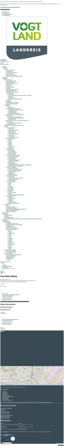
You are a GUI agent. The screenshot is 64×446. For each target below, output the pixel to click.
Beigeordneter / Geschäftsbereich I (15, 109)
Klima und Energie (12, 152)
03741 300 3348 (7, 295)
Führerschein (11, 136)
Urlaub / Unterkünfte (8, 217)
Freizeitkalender (9, 225)
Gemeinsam (11, 187)
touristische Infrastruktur (13, 203)
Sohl (9, 246)
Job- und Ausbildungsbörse (14, 170)
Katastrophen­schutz (12, 163)
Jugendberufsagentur (13, 137)
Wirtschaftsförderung (11, 255)
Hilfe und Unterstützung (13, 133)
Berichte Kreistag (10, 73)
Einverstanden (7, 9)
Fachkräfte (10, 200)
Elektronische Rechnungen (8, 396)
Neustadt (10, 239)
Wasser (10, 144)
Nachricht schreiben (4, 301)
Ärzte (7, 205)
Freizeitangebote (12, 132)
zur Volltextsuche (6, 15)
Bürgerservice (5, 431)
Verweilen (10, 186)
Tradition (10, 191)
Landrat (8, 106)
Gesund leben (11, 176)
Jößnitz (10, 235)
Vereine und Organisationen (12, 228)
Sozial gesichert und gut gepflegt (15, 177)
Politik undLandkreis (4, 67)
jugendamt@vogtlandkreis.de (10, 319)
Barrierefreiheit (5, 397)
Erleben (10, 183)
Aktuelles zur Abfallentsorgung (15, 98)
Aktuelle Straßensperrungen (12, 89)
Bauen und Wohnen (10, 138)
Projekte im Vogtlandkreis (11, 207)
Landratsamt (7, 104)
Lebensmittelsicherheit (13, 179)
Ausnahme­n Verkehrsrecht (14, 160)
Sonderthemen (7, 204)
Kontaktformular (6, 395)
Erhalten (10, 143)
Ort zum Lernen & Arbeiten (10, 249)
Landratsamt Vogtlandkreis (6, 408)
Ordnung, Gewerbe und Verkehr (13, 155)
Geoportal (8, 88)
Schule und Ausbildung (11, 167)
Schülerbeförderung (12, 174)
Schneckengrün (11, 243)
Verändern (10, 148)
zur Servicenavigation (7, 14)
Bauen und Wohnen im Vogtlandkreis (14, 224)
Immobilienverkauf (10, 86)
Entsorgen (10, 145)
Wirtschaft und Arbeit (11, 195)
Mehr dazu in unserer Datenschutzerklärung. (10, 7)
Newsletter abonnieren (7, 400)
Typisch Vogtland (10, 189)
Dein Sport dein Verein (11, 211)
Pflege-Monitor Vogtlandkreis (12, 102)
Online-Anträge (9, 84)
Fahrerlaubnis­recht (12, 157)
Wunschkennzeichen (10, 90)
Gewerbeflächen (11, 198)
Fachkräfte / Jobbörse (11, 252)
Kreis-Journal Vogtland (11, 80)
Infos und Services (8, 79)
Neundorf (10, 237)
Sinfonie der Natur (12, 192)
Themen (6, 126)
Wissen (10, 182)
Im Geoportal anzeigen (14, 301)
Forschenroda (11, 233)
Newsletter (8, 101)
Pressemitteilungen (10, 82)
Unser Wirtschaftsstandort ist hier (13, 254)
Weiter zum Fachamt (7, 299)
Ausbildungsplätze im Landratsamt (16, 118)
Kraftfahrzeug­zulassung (13, 156)
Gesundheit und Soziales (11, 175)
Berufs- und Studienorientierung (15, 169)
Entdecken (6, 216)
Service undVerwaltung (4, 78)
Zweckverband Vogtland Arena (15, 122)
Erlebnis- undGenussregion (5, 213)
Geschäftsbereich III (12, 112)
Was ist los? (11, 128)
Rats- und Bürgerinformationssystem (14, 76)
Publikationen (11, 94)
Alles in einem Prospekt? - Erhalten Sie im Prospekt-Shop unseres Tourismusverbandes (23, 218)
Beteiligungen (9, 121)
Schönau (10, 245)
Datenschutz (5, 394)
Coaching (10, 197)
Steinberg (10, 247)
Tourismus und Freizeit (11, 181)
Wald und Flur (11, 150)
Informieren (10, 188)
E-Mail (1, 415)
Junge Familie (11, 134)
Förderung (10, 199)
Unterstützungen (12, 172)
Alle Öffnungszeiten (22, 428)
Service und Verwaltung (7, 266)
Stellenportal (9, 115)
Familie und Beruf (12, 201)
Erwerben (10, 139)
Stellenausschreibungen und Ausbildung (13, 130)
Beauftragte (11, 107)
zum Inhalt (4, 11)
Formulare (8, 85)
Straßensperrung (12, 158)
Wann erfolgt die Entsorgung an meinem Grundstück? (20, 95)
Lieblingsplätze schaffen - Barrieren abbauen (16, 209)
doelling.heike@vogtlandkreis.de (10, 294)
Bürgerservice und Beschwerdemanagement (14, 125)
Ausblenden (2, 9)
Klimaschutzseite (60, 443)
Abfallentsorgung (10, 92)
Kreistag (6, 68)
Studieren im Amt (12, 119)
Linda (9, 236)
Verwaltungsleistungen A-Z (12, 83)
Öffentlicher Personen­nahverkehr (15, 166)
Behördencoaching (10, 257)
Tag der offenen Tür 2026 (11, 103)
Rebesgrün (10, 241)
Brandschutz (11, 162)
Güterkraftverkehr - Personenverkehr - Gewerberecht (19, 164)
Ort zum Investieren (8, 253)
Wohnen (10, 142)
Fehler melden (5, 398)
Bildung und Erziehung (11, 251)
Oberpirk (10, 240)
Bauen (9, 140)
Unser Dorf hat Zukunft (11, 229)
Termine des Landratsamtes (12, 91)
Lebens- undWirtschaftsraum (6, 220)
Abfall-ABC (10, 96)
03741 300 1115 (7, 320)
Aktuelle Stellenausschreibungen (15, 116)
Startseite (4, 265)
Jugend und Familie (10, 127)
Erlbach (10, 231)
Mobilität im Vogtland (11, 227)
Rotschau (10, 242)
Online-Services (11, 97)
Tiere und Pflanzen (12, 151)
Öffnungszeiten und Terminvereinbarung (15, 114)
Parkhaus (8, 100)
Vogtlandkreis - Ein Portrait (12, 223)
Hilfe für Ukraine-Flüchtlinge (12, 210)
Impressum (4, 392)
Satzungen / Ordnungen (11, 74)
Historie (10, 193)
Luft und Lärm (11, 146)
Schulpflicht (10, 173)
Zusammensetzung (10, 70)
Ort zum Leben (7, 222)
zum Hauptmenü (6, 12)
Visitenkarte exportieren (24, 301)
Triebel (9, 248)
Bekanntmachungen (10, 124)
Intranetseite (61, 445)
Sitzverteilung (9, 71)
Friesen (10, 234)
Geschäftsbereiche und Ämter (12, 108)
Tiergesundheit (11, 180)
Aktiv (9, 185)
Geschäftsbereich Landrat (14, 113)
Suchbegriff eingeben (5, 61)
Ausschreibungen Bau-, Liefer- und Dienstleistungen (17, 120)
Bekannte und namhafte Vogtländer (16, 194)
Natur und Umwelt (10, 149)
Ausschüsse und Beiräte (11, 72)
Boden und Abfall (12, 154)
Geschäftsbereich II (12, 110)
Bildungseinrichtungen (13, 168)
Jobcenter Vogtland (10, 206)
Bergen (9, 230)
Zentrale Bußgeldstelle (13, 161)
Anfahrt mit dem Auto (7, 298)
